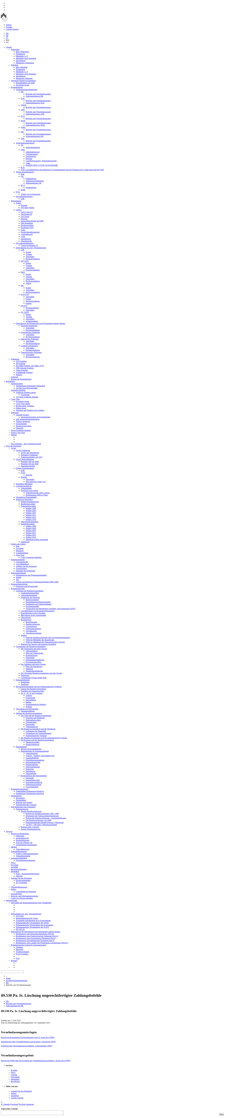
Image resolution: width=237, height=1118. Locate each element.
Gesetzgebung (31, 626)
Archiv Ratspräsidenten (25, 459)
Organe (9, 47)
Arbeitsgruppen (32, 154)
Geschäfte (20, 548)
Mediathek (15, 871)
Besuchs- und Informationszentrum (24, 896)
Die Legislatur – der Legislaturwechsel (26, 444)
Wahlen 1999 (31, 508)
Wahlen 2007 (31, 513)
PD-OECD (20, 929)
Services (9, 831)
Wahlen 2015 (31, 517)
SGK (23, 98)
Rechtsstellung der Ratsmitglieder (34, 776)
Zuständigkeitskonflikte (30, 593)
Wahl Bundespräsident (29, 522)
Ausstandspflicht (32, 758)
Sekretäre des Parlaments (25, 571)
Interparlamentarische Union (27, 918)
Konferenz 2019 (27, 228)
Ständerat (14, 65)
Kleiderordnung (32, 765)
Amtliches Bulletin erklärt (26, 392)
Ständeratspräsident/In (34, 671)
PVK (18, 192)
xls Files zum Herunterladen (27, 388)
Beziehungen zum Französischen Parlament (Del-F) (36, 938)
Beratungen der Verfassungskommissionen (42, 816)
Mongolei (19, 949)
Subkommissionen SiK (35, 136)
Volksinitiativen (32, 727)
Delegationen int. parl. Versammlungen (31, 248)
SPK (22, 139)
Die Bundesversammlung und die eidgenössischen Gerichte (44, 738)
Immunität (30, 778)
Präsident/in (20, 54)
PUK (23, 167)
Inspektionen (26, 239)
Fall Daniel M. (26, 214)
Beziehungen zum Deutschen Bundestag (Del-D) (35, 934)
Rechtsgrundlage (32, 308)
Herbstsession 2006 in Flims (37, 495)
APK (23, 110)
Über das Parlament (13, 446)
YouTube (22, 1104)
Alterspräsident (31, 651)
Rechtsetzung (26, 620)
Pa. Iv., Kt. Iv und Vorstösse (32, 693)
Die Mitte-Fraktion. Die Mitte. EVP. (30, 366)
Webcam (19, 876)
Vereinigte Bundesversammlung (23, 81)
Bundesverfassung (33, 624)
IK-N (23, 185)
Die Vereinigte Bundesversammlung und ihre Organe (41, 673)
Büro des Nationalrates (34, 653)
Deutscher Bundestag (29, 326)
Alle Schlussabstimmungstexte (28, 419)
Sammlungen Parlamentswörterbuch (30, 793)
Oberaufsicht (26, 617)
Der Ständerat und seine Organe (33, 664)
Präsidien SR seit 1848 (29, 464)
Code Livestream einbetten (31, 557)
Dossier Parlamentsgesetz (30, 829)
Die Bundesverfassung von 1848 (38, 820)
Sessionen (15, 413)
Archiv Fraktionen (23, 450)
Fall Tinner (25, 216)
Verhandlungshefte (23, 856)
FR (7, 36)
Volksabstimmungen (19, 851)
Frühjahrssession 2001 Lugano (38, 493)
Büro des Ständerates (34, 667)
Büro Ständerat (22, 67)
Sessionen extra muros (29, 491)
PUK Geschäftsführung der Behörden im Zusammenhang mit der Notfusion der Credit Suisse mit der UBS (62, 170)
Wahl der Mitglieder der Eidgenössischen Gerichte (45, 642)
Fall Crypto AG (27, 212)
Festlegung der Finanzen (30, 597)
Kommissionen (17, 87)
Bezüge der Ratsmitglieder (21, 379)
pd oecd (24, 306)
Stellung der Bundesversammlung (29, 713)
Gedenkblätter (26, 488)
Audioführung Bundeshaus (26, 845)
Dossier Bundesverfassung (31, 811)
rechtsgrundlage (32, 321)
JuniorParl (15, 1096)
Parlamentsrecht (22, 809)
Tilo (17, 580)
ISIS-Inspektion (27, 223)
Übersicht (19, 428)
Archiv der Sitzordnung (30, 453)
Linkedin (6, 1104)
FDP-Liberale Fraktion (25, 368)
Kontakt (9, 27)
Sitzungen (20, 551)
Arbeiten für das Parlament (26, 566)
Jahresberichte (26, 241)
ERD (23, 272)
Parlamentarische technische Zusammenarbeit (28, 945)
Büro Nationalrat (22, 52)
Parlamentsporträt (17, 589)
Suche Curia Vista (18, 433)
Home (8, 978)
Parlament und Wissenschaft (27, 586)
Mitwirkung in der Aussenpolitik (33, 615)
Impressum (15, 1079)
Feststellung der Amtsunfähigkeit (38, 733)
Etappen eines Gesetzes (30, 827)
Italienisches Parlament (30, 339)
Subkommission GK (34, 183)
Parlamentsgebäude (18, 573)
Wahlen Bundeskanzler (30, 502)
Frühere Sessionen (23, 421)
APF (22, 250)
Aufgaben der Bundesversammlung (29, 591)
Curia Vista (15, 399)
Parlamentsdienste (18, 560)
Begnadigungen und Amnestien (33, 613)
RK (22, 92)
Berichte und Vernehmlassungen (38, 94)
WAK (23, 121)
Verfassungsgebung (33, 629)
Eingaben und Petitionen (35, 718)
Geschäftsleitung (22, 564)
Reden (13, 889)
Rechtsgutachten (27, 225)
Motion (28, 702)
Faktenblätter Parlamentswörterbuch (30, 791)
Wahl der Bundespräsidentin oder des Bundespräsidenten (48, 638)
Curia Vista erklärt (23, 404)
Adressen (14, 377)
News (13, 863)
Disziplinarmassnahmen (35, 760)
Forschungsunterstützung (25, 860)
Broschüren (20, 798)
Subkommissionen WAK (35, 125)
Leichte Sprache (12, 29)
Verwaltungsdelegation (25, 243)
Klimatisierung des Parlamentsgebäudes (31, 575)
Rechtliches (15, 1081)
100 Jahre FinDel (27, 208)
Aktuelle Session (22, 415)
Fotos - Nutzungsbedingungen (27, 874)
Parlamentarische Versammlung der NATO (32, 927)
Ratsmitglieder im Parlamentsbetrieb (35, 751)
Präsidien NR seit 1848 (30, 462)
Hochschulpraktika (23, 880)
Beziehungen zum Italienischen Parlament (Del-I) (35, 941)
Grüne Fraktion (22, 370)
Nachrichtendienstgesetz (30, 232)
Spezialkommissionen (24, 196)
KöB (23, 470)
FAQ (18, 958)
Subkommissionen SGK (35, 103)
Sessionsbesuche (22, 838)
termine (28, 303)
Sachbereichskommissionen (26, 89)
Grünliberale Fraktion (24, 372)
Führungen (20, 836)
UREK (23, 105)
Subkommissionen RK (34, 96)
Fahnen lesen (21, 408)
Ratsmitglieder (21, 747)
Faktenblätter (21, 800)
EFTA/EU (25, 261)
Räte (17, 546)
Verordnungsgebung (33, 633)
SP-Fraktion (20, 364)
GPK (23, 150)
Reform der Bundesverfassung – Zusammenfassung (46, 818)
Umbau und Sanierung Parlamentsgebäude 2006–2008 (37, 582)
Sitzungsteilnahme (33, 767)
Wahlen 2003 (31, 511)
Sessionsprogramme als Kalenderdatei (35, 417)
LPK (23, 199)
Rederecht (30, 769)
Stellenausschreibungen (35, 181)
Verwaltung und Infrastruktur (27, 709)
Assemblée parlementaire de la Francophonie (33, 920)
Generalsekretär (22, 562)
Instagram (30, 1104)
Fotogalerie (15, 1077)
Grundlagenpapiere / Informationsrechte (41, 161)
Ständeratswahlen (27, 524)
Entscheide (30, 479)
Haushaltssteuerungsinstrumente (38, 602)
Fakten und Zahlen (18, 544)
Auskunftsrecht (27, 234)
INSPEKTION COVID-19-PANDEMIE (42, 165)
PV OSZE (25, 312)
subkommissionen (33, 152)
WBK (23, 127)
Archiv (13, 448)
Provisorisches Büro (33, 662)
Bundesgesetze (31, 622)
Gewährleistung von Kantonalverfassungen (37, 611)
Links (28, 163)
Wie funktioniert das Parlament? (23, 807)
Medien (14, 847)
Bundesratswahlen (28, 504)
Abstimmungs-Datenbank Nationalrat (30, 386)
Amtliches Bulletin (18, 390)
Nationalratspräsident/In (35, 660)
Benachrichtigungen (19, 869)
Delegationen (16, 201)
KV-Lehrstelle (21, 883)
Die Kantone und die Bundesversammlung (37, 740)
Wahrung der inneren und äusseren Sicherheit (38, 644)
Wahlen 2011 (31, 515)
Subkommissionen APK (35, 114)
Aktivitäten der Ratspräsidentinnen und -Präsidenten (31, 903)
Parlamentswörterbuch (19, 789)
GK (22, 176)
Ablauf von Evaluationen (30, 194)
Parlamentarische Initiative (36, 704)
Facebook (14, 1104)
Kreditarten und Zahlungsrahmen (38, 604)
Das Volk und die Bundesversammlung (36, 716)
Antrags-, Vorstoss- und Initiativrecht (40, 756)
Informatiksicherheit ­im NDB (32, 221)
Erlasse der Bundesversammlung (33, 689)
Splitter (18, 577)
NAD (23, 473)
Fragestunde (30, 698)
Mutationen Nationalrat (25, 63)
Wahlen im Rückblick (24, 499)
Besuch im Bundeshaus (20, 834)
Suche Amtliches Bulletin (21, 430)
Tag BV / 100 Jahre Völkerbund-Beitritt (41, 825)
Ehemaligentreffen (28, 466)
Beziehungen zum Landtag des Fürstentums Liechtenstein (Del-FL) (42, 943)
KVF (23, 116)
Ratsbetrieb (10, 381)
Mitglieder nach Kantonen (26, 58)
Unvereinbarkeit (32, 787)
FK (22, 145)
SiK (22, 132)
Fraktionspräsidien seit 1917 (32, 457)
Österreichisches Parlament (31, 352)
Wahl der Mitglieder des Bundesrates (40, 640)
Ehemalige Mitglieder (24, 484)
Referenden (30, 724)
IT (7, 38)
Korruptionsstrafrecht (34, 782)
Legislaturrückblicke (24, 486)
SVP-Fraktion (21, 361)
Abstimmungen (17, 384)
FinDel (18, 203)
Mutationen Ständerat (24, 78)
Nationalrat (15, 49)
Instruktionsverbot (33, 780)
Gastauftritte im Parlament (26, 892)
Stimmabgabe (31, 773)
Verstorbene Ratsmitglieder (26, 497)
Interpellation (31, 700)
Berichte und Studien (24, 802)
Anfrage (29, 695)
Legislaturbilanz (22, 553)
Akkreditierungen (23, 849)
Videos (28, 283)
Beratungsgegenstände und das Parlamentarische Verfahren (39, 687)
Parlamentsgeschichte (19, 584)
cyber (23, 237)
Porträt (28, 252)
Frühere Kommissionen (25, 468)
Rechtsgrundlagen (33, 259)
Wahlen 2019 (31, 519)
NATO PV (25, 294)
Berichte (29, 159)
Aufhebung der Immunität (36, 731)
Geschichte (25, 395)
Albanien (19, 947)
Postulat (29, 707)
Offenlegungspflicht (33, 785)
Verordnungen (31, 631)
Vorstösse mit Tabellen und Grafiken (30, 410)
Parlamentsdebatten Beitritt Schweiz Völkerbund (45, 822)
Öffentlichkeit (31, 722)
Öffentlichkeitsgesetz (19, 887)
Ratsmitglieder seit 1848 (25, 83)
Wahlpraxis (25, 542)
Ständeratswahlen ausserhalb (37, 540)
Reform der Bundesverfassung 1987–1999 (42, 814)
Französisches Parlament (30, 332)
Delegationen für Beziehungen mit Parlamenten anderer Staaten (40, 323)
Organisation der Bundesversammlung (31, 646)
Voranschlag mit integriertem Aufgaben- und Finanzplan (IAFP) (50, 609)
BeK (22, 174)
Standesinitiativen (32, 744)
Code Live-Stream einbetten (22, 898)
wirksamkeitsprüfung (29, 595)
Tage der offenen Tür (24, 843)
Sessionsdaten (21, 424)
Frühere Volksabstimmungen (27, 854)
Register (14, 961)
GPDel (18, 210)
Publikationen (31, 179)
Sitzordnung (20, 61)
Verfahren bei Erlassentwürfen (32, 691)
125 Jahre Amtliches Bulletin (27, 397)
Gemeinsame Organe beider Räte (34, 678)
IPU (22, 286)
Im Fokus (14, 865)
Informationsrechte (33, 762)
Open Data (20, 555)
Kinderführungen (22, 840)
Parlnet (8, 25)
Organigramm (21, 568)
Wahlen (14, 435)
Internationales (11, 900)
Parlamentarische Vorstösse (36, 736)
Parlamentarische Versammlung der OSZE (32, 923)
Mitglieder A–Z (22, 56)
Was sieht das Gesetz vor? (36, 482)
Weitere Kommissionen (25, 172)
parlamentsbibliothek (19, 858)
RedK (23, 190)
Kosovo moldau (22, 954)
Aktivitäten (30, 257)
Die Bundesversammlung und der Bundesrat (38, 729)
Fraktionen (15, 359)
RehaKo (24, 477)
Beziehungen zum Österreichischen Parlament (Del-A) (37, 936)
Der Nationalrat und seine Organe (34, 649)
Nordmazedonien (22, 952)
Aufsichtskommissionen (25, 143)
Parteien (19, 375)
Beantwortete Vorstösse (25, 406)
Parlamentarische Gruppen (26, 805)
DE (7, 33)
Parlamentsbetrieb (23, 680)
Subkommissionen (33, 147)
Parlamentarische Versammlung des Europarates (34, 925)
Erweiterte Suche (22, 85)
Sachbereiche (31, 156)
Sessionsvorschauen (23, 426)
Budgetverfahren (32, 600)
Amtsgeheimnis (32, 753)
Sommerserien (16, 894)
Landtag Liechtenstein (29, 346)
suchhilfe (14, 867)
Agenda (14, 1075)
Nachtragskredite (32, 606)
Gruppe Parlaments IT (29, 245)
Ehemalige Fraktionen (29, 455)
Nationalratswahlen (28, 506)
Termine (29, 254)
